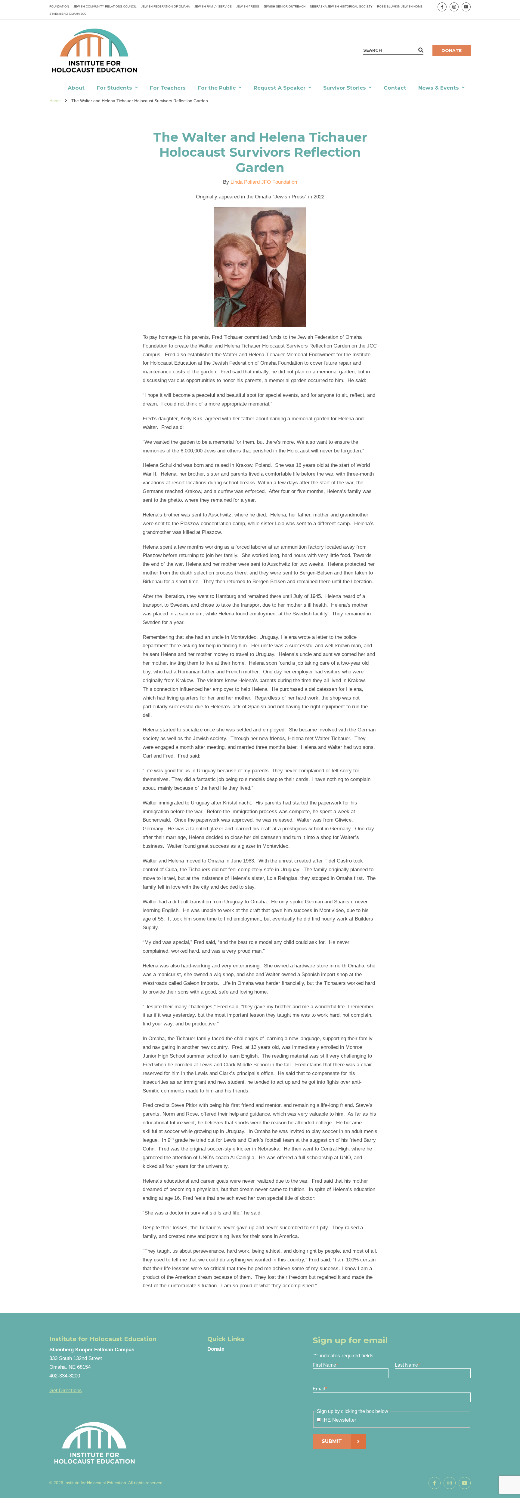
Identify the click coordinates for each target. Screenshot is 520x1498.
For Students (114, 88)
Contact (395, 88)
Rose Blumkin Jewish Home (399, 6)
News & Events (438, 88)
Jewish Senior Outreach (284, 6)
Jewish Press (247, 6)
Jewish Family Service (213, 6)
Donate (451, 50)
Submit (332, 1441)
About (76, 88)
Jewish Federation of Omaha (165, 6)
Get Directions (65, 1390)
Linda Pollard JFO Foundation (264, 182)
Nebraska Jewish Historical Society (341, 6)
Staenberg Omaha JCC (67, 13)
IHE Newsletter (339, 1420)
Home (55, 100)
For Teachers (168, 88)
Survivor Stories (344, 88)
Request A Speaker (279, 88)
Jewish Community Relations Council (105, 6)
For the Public (217, 88)
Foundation (59, 6)
